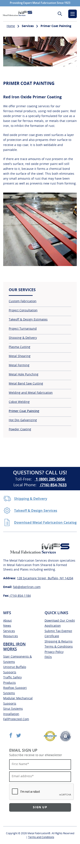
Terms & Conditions (59, 646)
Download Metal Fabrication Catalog (45, 522)
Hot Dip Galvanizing (23, 420)
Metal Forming (19, 365)
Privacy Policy (54, 652)
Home (11, 26)
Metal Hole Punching (23, 374)
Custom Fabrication (22, 301)
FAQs (48, 657)
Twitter (19, 735)
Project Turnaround (23, 328)
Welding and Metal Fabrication (31, 392)
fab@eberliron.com (27, 587)
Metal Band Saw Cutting (26, 383)
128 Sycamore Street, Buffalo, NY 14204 (45, 578)
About (7, 620)
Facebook (11, 735)
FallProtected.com (16, 719)
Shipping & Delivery (23, 337)
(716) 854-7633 (53, 485)
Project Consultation (23, 310)
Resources (10, 636)
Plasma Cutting (19, 347)
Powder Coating (20, 429)
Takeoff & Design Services (35, 510)
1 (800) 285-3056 (50, 479)
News (7, 625)
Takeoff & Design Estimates (28, 319)
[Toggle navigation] (72, 14)
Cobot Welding (19, 402)
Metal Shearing (20, 356)
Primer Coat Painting (24, 411)
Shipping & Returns (59, 641)
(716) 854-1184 (20, 595)
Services (9, 631)
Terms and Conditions (41, 837)
